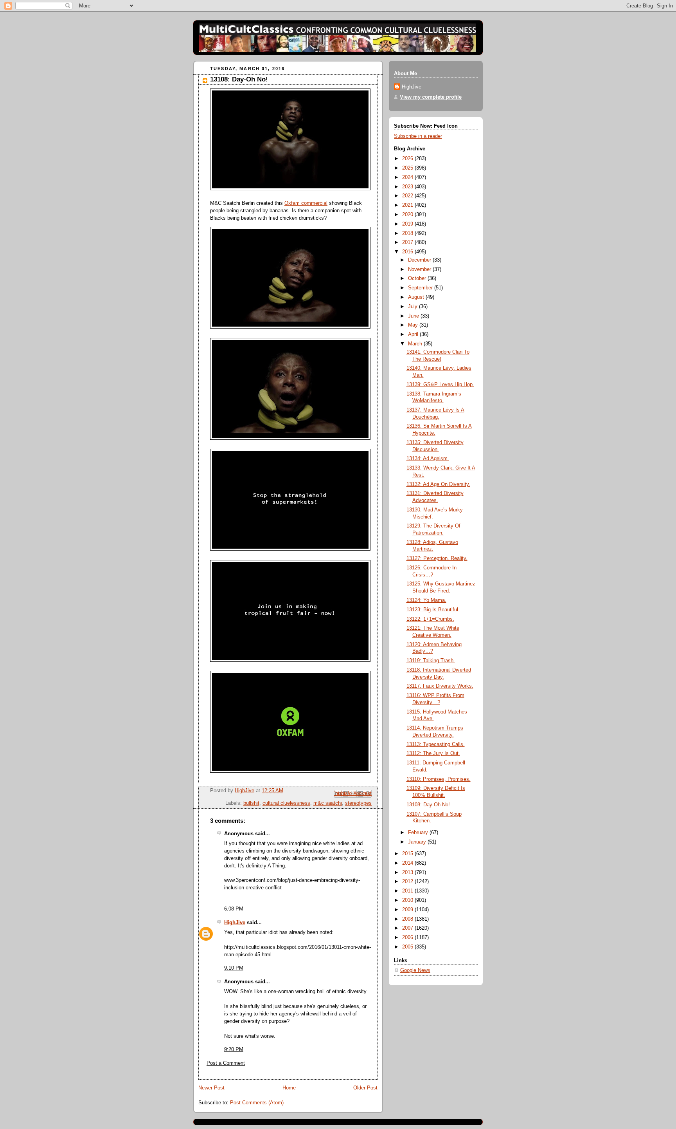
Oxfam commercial (305, 203)
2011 (408, 891)
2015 (408, 853)
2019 (408, 224)
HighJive (234, 922)
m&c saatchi (327, 803)
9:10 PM (233, 968)
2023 (408, 187)
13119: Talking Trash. (430, 660)
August (417, 297)
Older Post (365, 1088)
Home (289, 1088)
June (414, 316)
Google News (415, 970)
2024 (408, 177)
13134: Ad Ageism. (427, 458)
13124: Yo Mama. (426, 600)
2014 (408, 863)
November (420, 269)
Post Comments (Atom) (257, 1103)
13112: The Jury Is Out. (433, 753)
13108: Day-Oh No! (428, 804)
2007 (408, 928)
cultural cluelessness (286, 803)
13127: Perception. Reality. (436, 558)
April (414, 334)
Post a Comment (226, 1063)
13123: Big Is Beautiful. (433, 609)
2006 (408, 937)
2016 (408, 252)
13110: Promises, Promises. (438, 779)
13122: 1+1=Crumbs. (430, 619)
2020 (408, 214)
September (421, 288)
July (413, 306)
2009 (408, 909)
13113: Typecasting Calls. (435, 744)
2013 (408, 872)
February (419, 832)
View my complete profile (431, 97)
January (418, 842)
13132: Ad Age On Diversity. (438, 484)
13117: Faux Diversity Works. (439, 686)
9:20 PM (233, 1049)
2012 (408, 881)
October (418, 278)
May (413, 325)
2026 (408, 158)
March (416, 344)
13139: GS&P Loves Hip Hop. (440, 384)
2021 (408, 205)
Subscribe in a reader (418, 136)
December (420, 260)
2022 (408, 196)
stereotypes (358, 803)
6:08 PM (233, 909)
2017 (408, 242)
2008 (408, 919)
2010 (408, 900)
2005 (408, 947)
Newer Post (211, 1088)
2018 (408, 233)
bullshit (251, 803)
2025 (408, 168)
